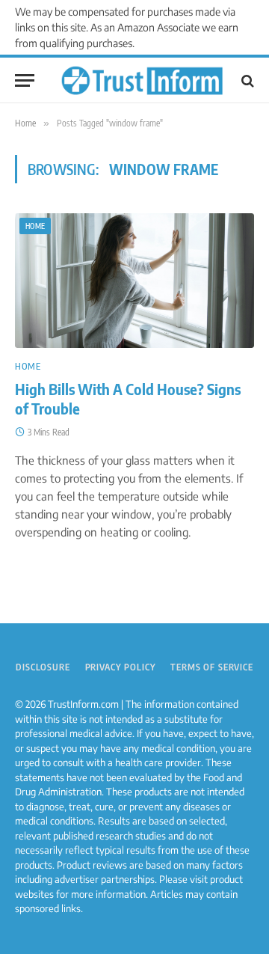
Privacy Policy (120, 667)
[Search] (246, 80)
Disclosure (42, 667)
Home (35, 225)
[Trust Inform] (142, 81)
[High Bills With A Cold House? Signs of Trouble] (134, 280)
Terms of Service (211, 667)
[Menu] (24, 80)
